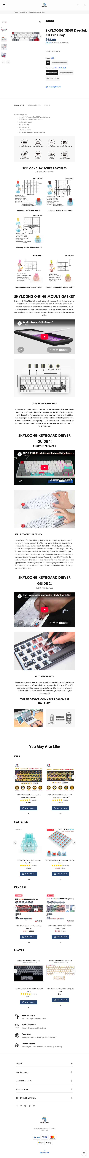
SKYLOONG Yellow (66, 72)
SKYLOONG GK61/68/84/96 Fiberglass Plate (60, 990)
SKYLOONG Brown (52, 78)
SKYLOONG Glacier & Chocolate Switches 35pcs (60, 861)
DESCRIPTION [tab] (19, 105)
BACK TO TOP (44, 1153)
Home (16, 12)
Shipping (49, 43)
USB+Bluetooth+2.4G (59, 62)
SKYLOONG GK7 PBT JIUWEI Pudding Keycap (28, 927)
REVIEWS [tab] (47, 105)
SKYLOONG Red (51, 72)
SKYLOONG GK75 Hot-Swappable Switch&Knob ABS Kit (28, 796)
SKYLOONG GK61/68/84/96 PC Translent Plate (29, 990)
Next (40, 36)
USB (48, 62)
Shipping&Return (55, 87)
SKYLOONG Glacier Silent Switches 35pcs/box (29, 861)
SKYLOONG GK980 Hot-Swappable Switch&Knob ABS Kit (60, 796)
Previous (12, 36)
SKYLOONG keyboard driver (28, 132)
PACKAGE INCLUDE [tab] (34, 105)
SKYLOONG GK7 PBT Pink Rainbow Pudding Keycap (60, 927)
